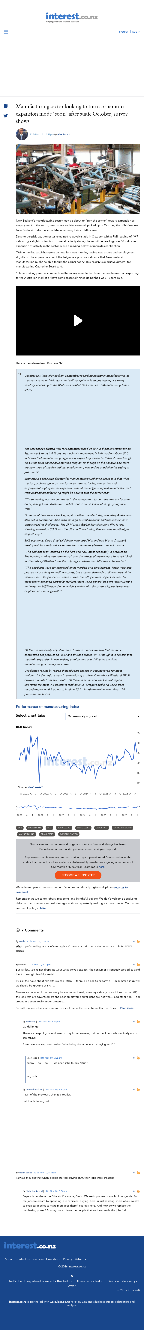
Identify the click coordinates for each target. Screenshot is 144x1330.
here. (43, 908)
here (101, 867)
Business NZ (34, 828)
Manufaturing (26, 834)
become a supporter (78, 875)
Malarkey (30, 1021)
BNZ (20, 828)
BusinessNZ (35, 787)
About (9, 1259)
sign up (123, 31)
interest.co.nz (17, 1302)
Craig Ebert (83, 828)
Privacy (67, 1259)
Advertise (81, 1259)
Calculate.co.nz (60, 1302)
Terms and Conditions (46, 1259)
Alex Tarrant (63, 134)
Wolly (22, 941)
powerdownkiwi (34, 1089)
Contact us (22, 1259)
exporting (101, 828)
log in (136, 31)
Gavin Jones (25, 1172)
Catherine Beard (122, 828)
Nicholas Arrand (34, 1191)
